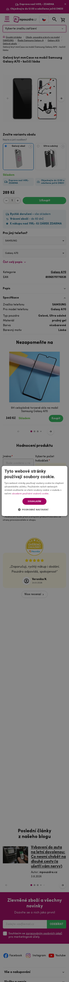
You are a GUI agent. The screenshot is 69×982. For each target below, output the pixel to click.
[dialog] (34, 491)
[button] (34, 509)
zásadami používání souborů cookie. (30, 493)
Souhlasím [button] (34, 501)
